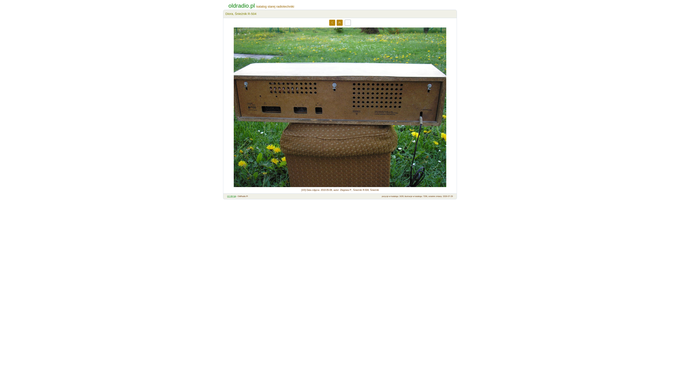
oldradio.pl (241, 5)
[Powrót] (340, 23)
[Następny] (348, 23)
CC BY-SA (231, 196)
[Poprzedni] (332, 23)
